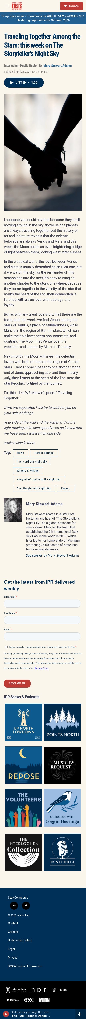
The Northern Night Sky (32, 461)
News (20, 452)
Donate (73, 6)
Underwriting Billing (20, 940)
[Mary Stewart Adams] (13, 510)
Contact (13, 923)
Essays (65, 488)
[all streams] (80, 1014)
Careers (13, 931)
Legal (11, 949)
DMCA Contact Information (25, 966)
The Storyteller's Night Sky (34, 488)
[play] (6, 1014)
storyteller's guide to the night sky (39, 479)
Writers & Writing (28, 470)
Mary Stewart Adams (57, 66)
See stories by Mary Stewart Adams (52, 555)
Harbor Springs (44, 452)
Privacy (12, 957)
